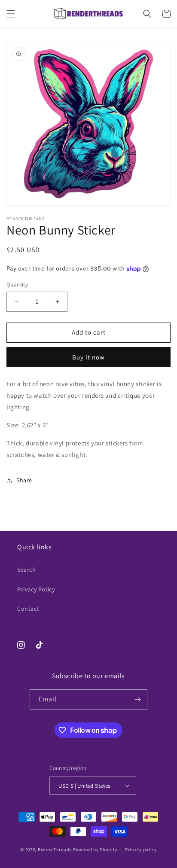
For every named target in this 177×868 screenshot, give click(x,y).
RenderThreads (55, 850)
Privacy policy (141, 850)
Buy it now (88, 357)
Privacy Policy (36, 589)
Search (26, 569)
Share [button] (24, 480)
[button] (10, 13)
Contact (28, 608)
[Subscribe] (137, 699)
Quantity (17, 284)
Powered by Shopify (95, 850)
